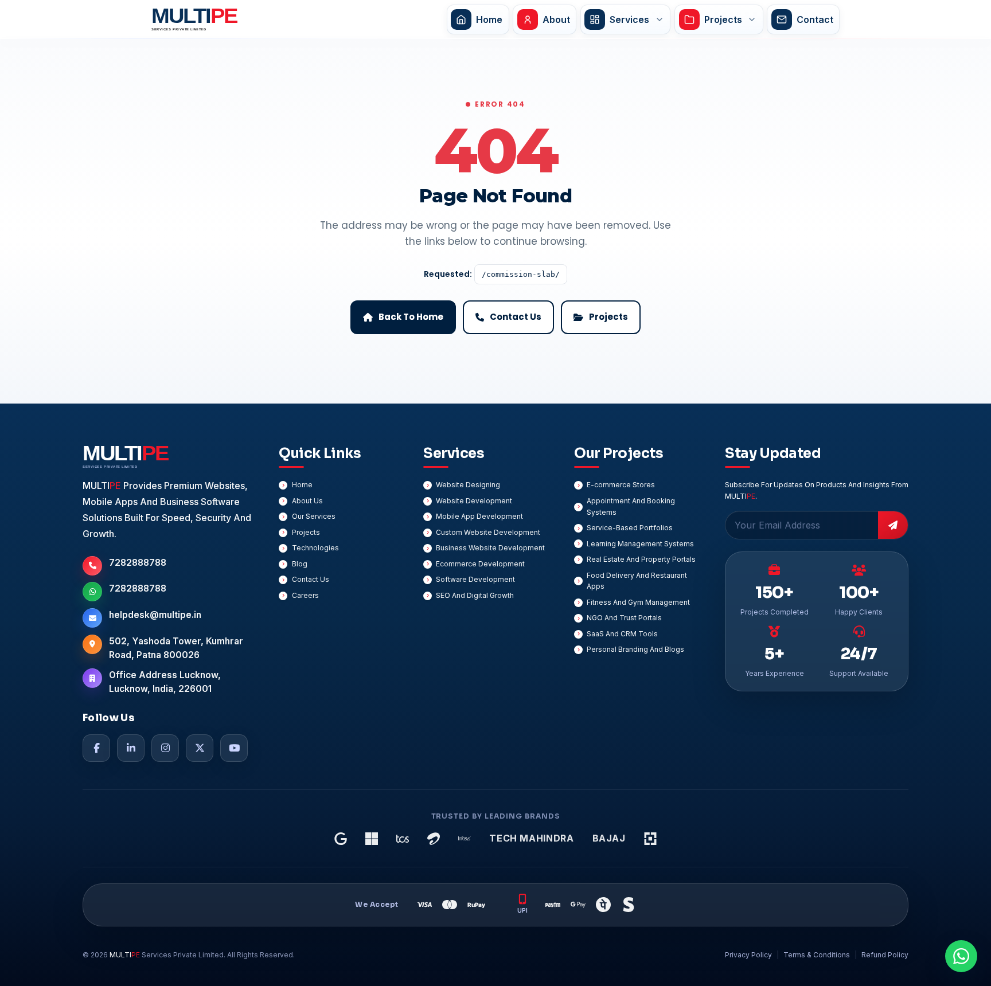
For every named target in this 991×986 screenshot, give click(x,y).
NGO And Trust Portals (624, 617)
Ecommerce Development (480, 563)
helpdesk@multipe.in (155, 614)
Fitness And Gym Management (638, 602)
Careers (305, 595)
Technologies (315, 547)
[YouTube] (234, 748)
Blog (299, 563)
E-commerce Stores (621, 484)
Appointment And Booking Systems (631, 506)
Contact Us (310, 579)
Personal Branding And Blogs (635, 649)
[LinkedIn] (131, 748)
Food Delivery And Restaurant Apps (637, 581)
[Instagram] (165, 748)
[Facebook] (96, 748)
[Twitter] (199, 748)
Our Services (313, 516)
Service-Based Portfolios (630, 527)
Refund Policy (884, 954)
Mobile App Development (479, 516)
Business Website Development (490, 547)
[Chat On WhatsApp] (961, 956)
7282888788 (137, 562)
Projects (306, 532)
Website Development (474, 500)
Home (302, 484)
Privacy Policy (748, 954)
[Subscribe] (893, 525)
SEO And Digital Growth (475, 595)
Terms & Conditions (816, 954)
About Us (307, 500)
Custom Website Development (488, 532)
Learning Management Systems (640, 543)
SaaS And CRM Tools (622, 633)
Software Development (475, 579)
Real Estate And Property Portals (641, 559)
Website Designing (468, 484)
